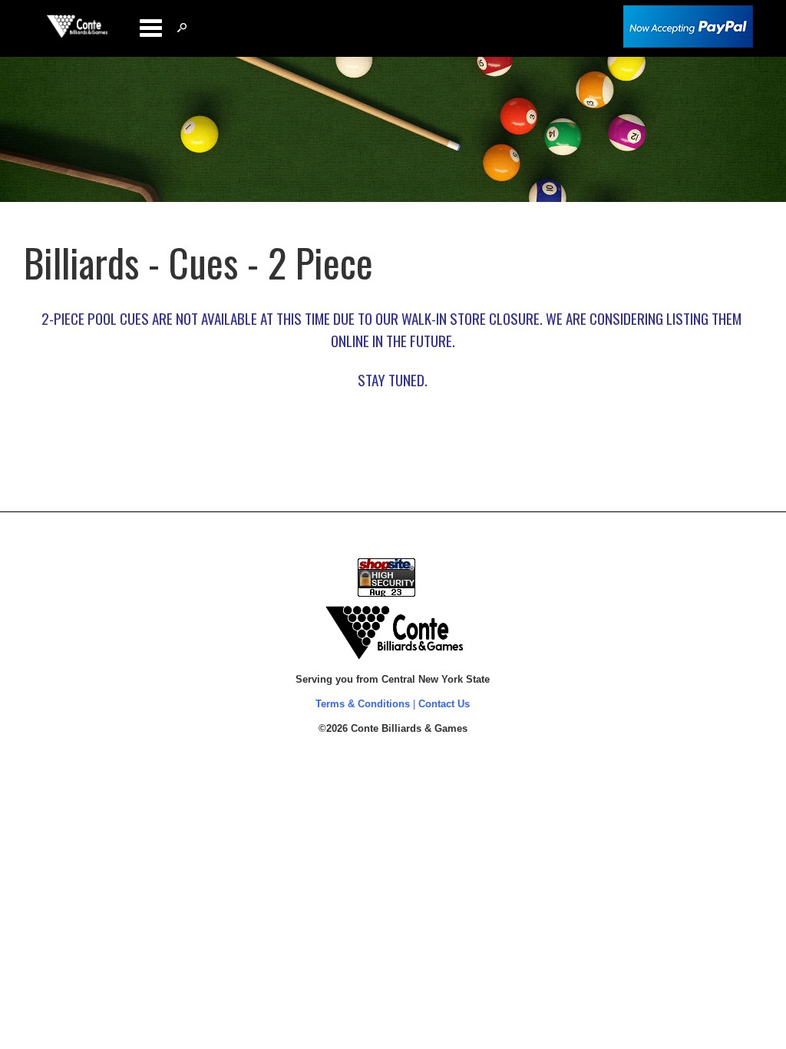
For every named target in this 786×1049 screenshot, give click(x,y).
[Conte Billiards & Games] (77, 34)
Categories (150, 28)
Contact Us (444, 704)
